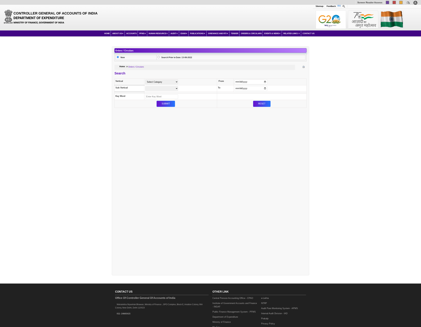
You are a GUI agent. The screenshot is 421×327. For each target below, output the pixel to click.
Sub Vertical (121, 87)
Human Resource (157, 33)
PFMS (141, 33)
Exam (183, 33)
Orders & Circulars (251, 33)
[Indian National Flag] (331, 19)
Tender (234, 33)
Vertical (119, 81)
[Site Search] (344, 6)
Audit (173, 33)
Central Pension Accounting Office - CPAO (232, 298)
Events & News (271, 33)
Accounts (131, 33)
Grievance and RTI (217, 33)
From (221, 81)
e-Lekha (265, 298)
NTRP (264, 303)
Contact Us (308, 33)
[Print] (303, 66)
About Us (117, 33)
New (123, 57)
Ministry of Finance (221, 322)
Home (107, 33)
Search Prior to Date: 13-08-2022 (176, 57)
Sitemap (319, 6)
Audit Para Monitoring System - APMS (279, 308)
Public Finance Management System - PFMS (234, 312)
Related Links (290, 33)
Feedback (331, 6)
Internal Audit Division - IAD (274, 313)
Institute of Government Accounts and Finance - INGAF (234, 305)
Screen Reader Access (369, 2)
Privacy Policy (268, 323)
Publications (197, 33)
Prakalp (264, 318)
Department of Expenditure (225, 317)
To (219, 87)
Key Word (120, 96)
